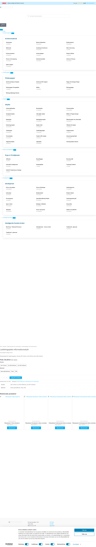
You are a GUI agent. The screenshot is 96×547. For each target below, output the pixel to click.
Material (2, 368)
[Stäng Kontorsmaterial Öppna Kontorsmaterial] (12, 33)
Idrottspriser (9, 184)
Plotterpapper (10, 78)
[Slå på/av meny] (1, 29)
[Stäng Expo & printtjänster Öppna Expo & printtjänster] (14, 150)
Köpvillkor (52, 525)
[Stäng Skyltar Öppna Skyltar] (8, 99)
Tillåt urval (84, 534)
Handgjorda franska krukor (15, 223)
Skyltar (7, 104)
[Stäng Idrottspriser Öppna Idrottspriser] (11, 178)
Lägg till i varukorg (16, 377)
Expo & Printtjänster (12, 155)
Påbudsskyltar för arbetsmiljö (14, 346)
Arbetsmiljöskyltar (21, 381)
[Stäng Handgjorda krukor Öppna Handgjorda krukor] (14, 218)
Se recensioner (90, 3)
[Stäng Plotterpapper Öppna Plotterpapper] (11, 73)
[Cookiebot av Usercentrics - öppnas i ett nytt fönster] (9, 544)
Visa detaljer (76, 544)
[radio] (3, 365)
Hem (1, 346)
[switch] (41, 544)
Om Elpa (52, 522)
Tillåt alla (84, 530)
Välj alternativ (12, 428)
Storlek (2, 362)
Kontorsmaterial (11, 38)
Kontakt (51, 524)
